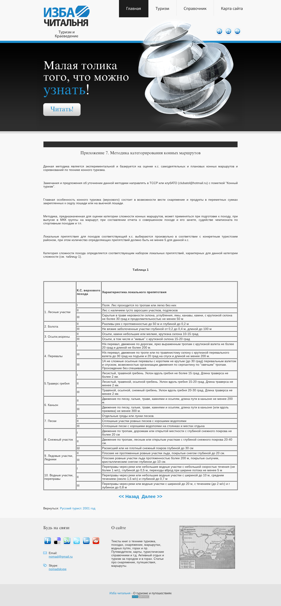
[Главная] (133, 8)
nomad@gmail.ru (61, 556)
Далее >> (152, 496)
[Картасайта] (232, 8)
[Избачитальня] (120, 593)
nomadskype (58, 569)
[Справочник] (195, 8)
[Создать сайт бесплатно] (140, 597)
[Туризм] (162, 8)
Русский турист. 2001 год (77, 508)
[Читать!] (62, 109)
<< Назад (129, 496)
